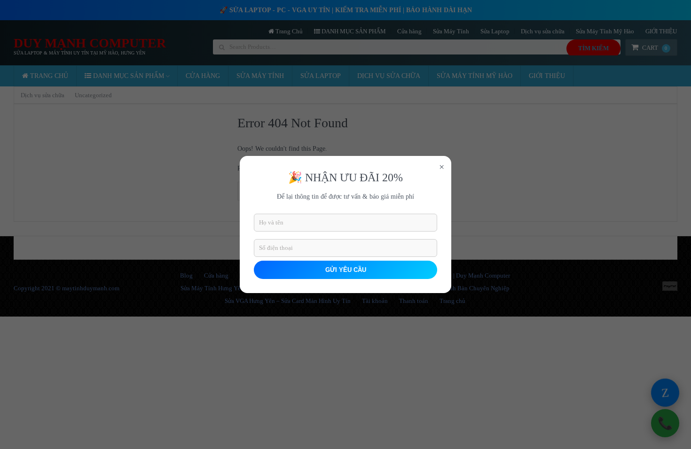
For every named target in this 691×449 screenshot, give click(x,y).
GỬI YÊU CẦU (345, 269)
